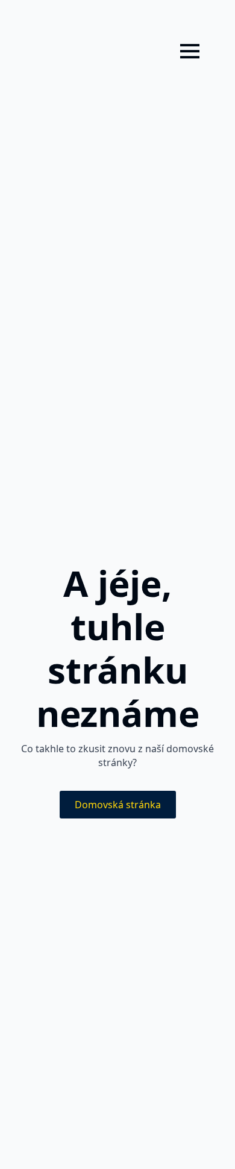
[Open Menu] (189, 51)
